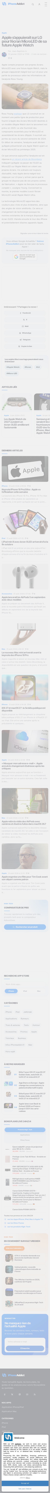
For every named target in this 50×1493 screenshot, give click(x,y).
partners (18, 1444)
